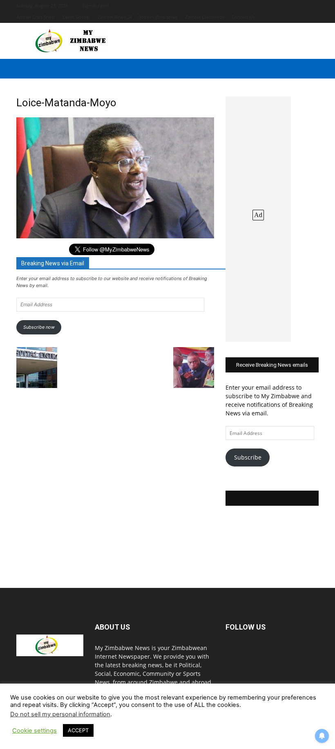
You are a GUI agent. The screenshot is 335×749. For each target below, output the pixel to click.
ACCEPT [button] (78, 730)
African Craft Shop (35, 17)
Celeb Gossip (76, 17)
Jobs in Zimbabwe (158, 17)
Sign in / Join (95, 5)
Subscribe (247, 457)
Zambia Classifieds (204, 17)
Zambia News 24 (115, 17)
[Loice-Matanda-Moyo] (115, 236)
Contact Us (243, 17)
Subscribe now (39, 327)
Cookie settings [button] (34, 730)
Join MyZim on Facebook (272, 498)
